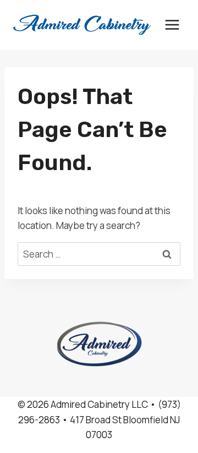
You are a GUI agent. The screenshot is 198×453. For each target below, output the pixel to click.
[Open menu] (172, 24)
